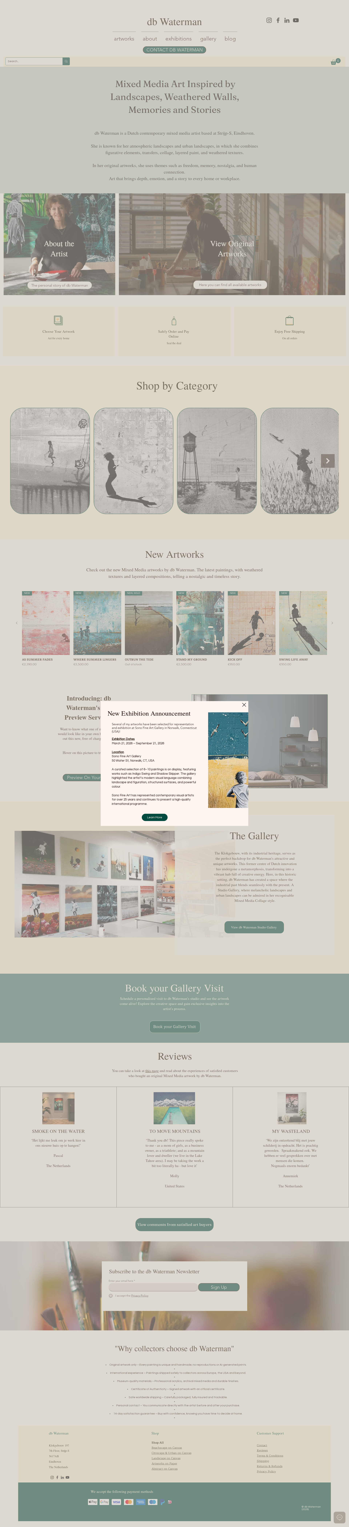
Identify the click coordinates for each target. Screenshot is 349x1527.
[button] (244, 705)
